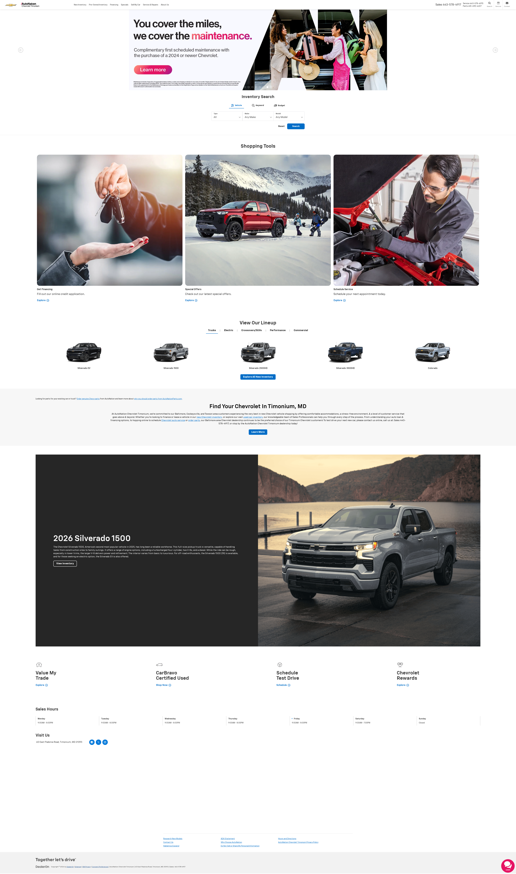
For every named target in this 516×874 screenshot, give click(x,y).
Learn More (258, 351)
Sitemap (78, 786)
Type (215, 33)
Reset (281, 46)
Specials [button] (124, 5)
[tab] (236, 24)
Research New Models (172, 758)
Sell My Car (135, 5)
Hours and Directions (287, 758)
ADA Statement (228, 758)
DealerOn (70, 786)
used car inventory (253, 336)
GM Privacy (87, 786)
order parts (194, 340)
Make (247, 33)
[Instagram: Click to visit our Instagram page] (105, 661)
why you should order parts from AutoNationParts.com (158, 318)
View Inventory (65, 483)
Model (278, 33)
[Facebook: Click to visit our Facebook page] (92, 661)
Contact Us (168, 762)
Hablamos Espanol (171, 765)
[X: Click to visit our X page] (98, 661)
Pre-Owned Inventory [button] (98, 5)
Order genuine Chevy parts (88, 318)
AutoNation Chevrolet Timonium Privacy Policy (298, 762)
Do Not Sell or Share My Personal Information (240, 765)
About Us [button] (165, 5)
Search (296, 46)
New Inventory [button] (80, 5)
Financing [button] (114, 5)
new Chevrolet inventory (209, 336)
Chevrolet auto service (173, 340)
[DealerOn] (42, 786)
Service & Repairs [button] (150, 5)
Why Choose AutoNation (231, 762)
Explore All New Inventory (258, 296)
